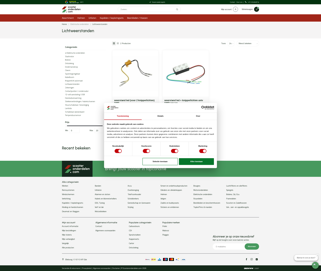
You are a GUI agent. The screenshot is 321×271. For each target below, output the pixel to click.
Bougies (196, 185)
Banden (98, 185)
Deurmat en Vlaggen (70, 211)
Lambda (68, 108)
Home (64, 24)
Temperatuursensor (73, 115)
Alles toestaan (196, 161)
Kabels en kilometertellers (106, 198)
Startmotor (69, 56)
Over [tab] (198, 116)
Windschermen (68, 194)
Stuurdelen (197, 198)
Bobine (68, 59)
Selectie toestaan (160, 161)
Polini (164, 226)
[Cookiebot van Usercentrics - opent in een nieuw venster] (203, 108)
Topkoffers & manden (202, 207)
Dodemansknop (71, 66)
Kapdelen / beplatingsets (112, 18)
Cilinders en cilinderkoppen (171, 190)
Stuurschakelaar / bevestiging (77, 104)
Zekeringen (69, 87)
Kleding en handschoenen (72, 207)
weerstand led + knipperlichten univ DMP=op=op (183, 101)
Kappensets (134, 238)
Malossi (165, 230)
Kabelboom (69, 77)
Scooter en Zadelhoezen (236, 202)
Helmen (81, 18)
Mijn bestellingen (69, 230)
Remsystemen (68, 190)
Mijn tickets (67, 234)
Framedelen (231, 198)
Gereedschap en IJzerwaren (139, 202)
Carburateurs (134, 226)
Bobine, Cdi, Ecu (232, 194)
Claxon (67, 70)
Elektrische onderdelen (79, 24)
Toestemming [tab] (123, 116)
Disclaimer (116, 268)
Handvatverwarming (73, 98)
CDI (130, 230)
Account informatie (70, 226)
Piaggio (165, 234)
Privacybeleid (86, 268)
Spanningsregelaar (72, 73)
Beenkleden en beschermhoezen (206, 202)
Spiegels (229, 190)
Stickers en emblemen (169, 207)
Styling (131, 207)
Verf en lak (99, 207)
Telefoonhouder (134, 194)
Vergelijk (65, 243)
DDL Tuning (100, 202)
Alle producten (68, 247)
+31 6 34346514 (253, 2)
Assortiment (68, 18)
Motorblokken (100, 211)
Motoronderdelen (200, 190)
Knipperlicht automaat (74, 80)
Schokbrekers (133, 198)
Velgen (163, 198)
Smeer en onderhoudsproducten (173, 185)
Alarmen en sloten (102, 194)
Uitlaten (92, 18)
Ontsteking (69, 63)
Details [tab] (160, 116)
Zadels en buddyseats (169, 202)
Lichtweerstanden (99, 24)
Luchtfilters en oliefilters (236, 185)
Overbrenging (133, 190)
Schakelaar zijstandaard (74, 111)
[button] (315, 265)
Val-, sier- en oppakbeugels (237, 207)
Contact (232, 2)
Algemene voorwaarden (105, 230)
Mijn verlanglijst (68, 238)
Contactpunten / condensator (77, 91)
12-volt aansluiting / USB (75, 94)
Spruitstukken (135, 234)
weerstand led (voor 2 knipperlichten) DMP (134, 101)
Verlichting (66, 198)
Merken (65, 185)
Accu (130, 185)
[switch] (146, 151)
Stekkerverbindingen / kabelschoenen (80, 101)
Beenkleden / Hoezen (137, 18)
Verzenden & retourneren (71, 268)
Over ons (239, 2)
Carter (131, 243)
